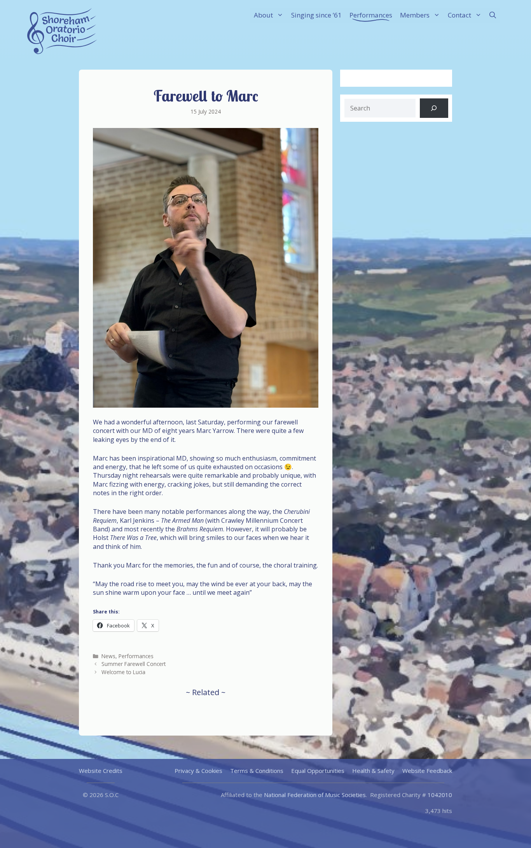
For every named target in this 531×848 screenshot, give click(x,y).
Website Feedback (427, 770)
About (263, 15)
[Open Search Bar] (493, 15)
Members (415, 15)
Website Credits (100, 770)
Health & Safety (373, 770)
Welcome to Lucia (123, 672)
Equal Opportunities (317, 770)
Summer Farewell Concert (133, 664)
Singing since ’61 (316, 15)
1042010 (440, 795)
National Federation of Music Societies (315, 795)
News (108, 656)
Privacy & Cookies (198, 770)
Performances (370, 15)
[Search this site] (434, 108)
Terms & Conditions (256, 770)
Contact (459, 15)
